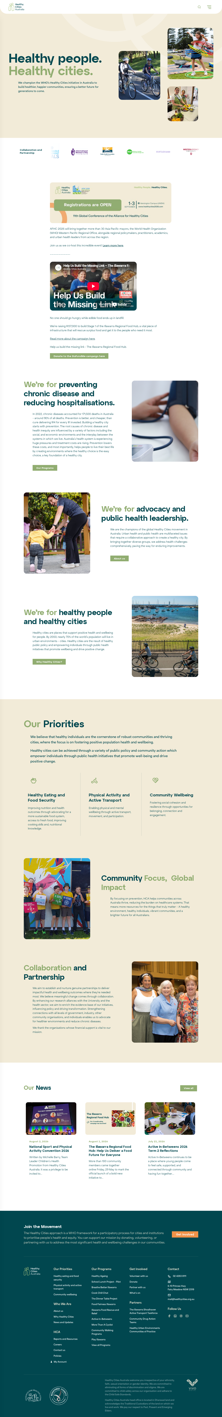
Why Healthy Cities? (49, 662)
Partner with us (138, 1288)
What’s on (135, 1293)
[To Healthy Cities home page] (16, 7)
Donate (133, 1282)
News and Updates (63, 1323)
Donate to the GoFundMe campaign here (79, 356)
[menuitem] (100, 1276)
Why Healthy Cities (64, 1317)
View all (188, 1088)
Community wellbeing (65, 1295)
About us (119, 558)
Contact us (59, 1350)
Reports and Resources (66, 1339)
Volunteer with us (139, 1276)
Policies (57, 1356)
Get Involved (185, 1234)
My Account (60, 1362)
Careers (58, 1345)
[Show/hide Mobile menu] (209, 7)
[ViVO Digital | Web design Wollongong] (192, 1396)
